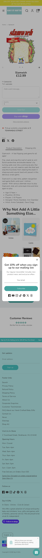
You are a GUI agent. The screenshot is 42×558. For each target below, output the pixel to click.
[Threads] (31, 295)
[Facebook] (9, 295)
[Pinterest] (24, 295)
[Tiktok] (20, 295)
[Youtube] (13, 295)
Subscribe (21, 288)
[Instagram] (17, 295)
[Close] (37, 259)
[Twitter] (27, 295)
